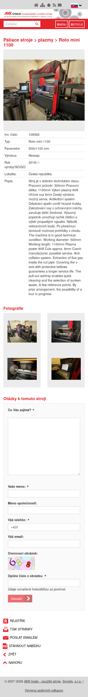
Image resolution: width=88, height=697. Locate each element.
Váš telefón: (18, 520)
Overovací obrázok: (23, 553)
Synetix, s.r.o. (72, 681)
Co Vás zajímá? (19, 410)
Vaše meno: (18, 486)
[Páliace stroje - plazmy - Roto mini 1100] (44, 90)
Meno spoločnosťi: (22, 503)
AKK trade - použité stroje (42, 681)
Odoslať (16, 598)
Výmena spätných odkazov (44, 690)
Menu (63, 24)
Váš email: (16, 536)
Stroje (78, 24)
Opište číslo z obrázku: (27, 575)
